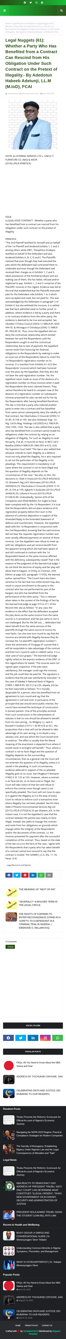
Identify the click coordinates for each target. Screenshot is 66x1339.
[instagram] (36, 2)
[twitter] (31, 2)
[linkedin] (33, 1038)
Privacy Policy (31, 1325)
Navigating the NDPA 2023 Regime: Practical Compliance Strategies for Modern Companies (39, 1134)
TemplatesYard (30, 1331)
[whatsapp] (57, 1038)
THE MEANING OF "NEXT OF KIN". (37, 889)
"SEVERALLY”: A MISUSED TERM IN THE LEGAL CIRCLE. (38, 903)
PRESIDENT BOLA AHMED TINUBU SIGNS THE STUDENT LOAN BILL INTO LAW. (39, 1214)
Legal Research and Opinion (24, 23)
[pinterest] (41, 2)
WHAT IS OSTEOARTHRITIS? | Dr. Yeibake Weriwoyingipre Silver (38, 1264)
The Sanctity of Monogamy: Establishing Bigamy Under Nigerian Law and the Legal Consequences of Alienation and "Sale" (37, 1149)
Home (8, 23)
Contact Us (47, 1325)
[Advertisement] (33, 192)
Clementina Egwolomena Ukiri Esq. (23, 93)
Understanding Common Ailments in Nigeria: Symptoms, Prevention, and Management (38, 1250)
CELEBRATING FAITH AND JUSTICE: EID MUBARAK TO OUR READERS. (38, 1092)
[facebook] (25, 2)
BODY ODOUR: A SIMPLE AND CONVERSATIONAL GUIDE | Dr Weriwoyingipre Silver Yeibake (33, 1236)
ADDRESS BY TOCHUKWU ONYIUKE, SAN (39, 1076)
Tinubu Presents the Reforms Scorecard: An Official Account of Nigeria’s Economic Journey (38, 1120)
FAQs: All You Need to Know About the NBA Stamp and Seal (38, 1064)
